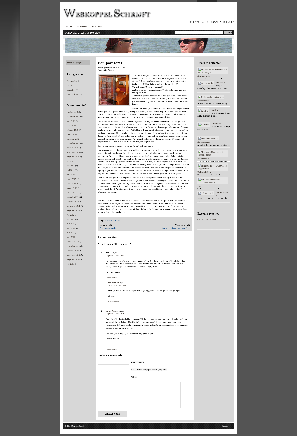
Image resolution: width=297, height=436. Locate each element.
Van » (200, 185)
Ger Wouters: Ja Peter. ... (207, 219)
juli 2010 (70, 263)
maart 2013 (71, 179)
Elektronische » (204, 172)
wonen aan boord (112, 220)
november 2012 (73, 196)
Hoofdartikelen (73, 94)
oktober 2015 (72, 112)
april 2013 (71, 174)
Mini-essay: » (203, 158)
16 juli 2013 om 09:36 (115, 255)
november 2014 (73, 116)
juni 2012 (71, 219)
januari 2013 (72, 187)
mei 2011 (70, 232)
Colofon (82, 26)
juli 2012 (70, 214)
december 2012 (73, 192)
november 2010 (73, 246)
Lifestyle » (215, 109)
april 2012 (71, 228)
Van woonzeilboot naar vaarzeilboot (176, 228)
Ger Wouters (113, 282)
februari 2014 (72, 129)
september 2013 (73, 152)
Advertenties (72, 80)
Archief (70, 85)
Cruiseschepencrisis (108, 228)
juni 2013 (71, 165)
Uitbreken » (217, 123)
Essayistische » (203, 141)
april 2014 (71, 120)
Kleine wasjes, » (204, 100)
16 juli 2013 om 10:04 (117, 285)
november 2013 (73, 143)
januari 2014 (72, 134)
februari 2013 (72, 183)
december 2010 (73, 241)
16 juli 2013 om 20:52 (115, 313)
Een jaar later (110, 63)
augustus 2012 (73, 210)
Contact (97, 26)
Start (69, 26)
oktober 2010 (72, 250)
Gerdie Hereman (113, 310)
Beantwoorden (112, 277)
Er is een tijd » (203, 75)
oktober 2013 (72, 147)
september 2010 (73, 254)
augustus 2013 (73, 156)
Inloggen (225, 426)
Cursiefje (70, 89)
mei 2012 (70, 223)
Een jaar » (220, 82)
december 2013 (73, 138)
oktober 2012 (72, 201)
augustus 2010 (73, 259)
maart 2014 (71, 125)
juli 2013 (70, 161)
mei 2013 (70, 170)
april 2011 (71, 237)
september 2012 (73, 205)
